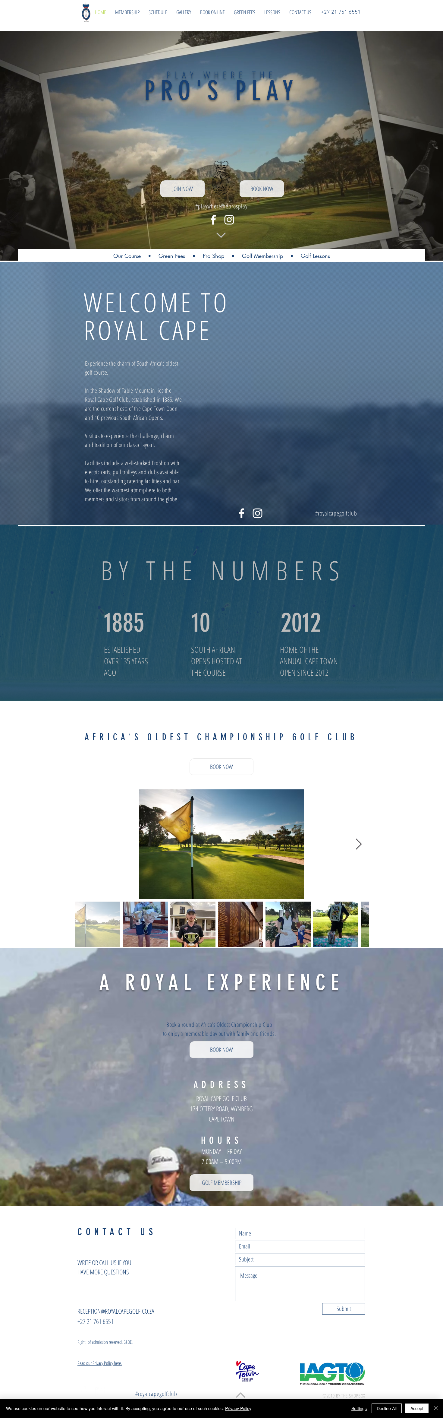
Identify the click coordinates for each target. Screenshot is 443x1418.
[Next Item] (358, 844)
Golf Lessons (315, 255)
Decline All (387, 1408)
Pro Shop (213, 255)
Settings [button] (359, 1408)
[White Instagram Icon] (229, 219)
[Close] (435, 1408)
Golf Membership (262, 255)
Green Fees (172, 255)
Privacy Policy (238, 1408)
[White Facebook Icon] (213, 219)
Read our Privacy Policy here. (99, 1363)
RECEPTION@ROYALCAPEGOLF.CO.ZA (115, 1310)
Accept (416, 1408)
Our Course (127, 255)
